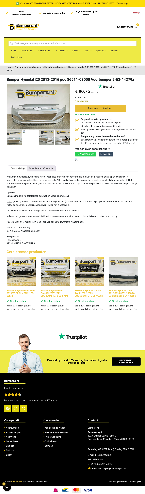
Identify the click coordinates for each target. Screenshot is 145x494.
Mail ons (107, 154)
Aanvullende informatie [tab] (41, 168)
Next (66, 138)
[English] (139, 13)
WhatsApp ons (86, 154)
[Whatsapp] (23, 408)
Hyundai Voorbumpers (55, 67)
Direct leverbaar (86, 114)
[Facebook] (7, 408)
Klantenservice (125, 26)
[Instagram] (15, 408)
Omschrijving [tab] (18, 168)
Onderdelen (20, 67)
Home (10, 67)
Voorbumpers (35, 67)
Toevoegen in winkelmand (100, 108)
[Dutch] (135, 13)
